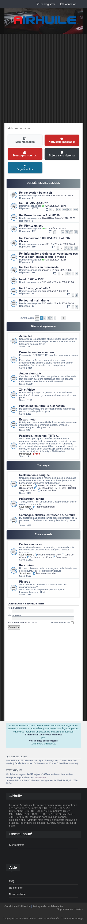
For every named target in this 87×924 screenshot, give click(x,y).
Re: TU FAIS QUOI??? (33, 203)
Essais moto (27, 419)
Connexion (15, 603)
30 (62, 232)
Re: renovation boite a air (35, 192)
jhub (44, 291)
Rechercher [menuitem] (16, 887)
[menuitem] (68, 4)
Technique (43, 465)
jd (43, 206)
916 (58, 209)
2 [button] (44, 317)
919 (75, 209)
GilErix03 (46, 282)
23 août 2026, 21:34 (63, 282)
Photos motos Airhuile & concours (42, 405)
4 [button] (51, 317)
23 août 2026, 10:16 (63, 303)
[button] (37, 318)
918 (69, 209)
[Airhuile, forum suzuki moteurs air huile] (45, 20)
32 (71, 232)
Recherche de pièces (41, 557)
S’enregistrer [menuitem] (16, 844)
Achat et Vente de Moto (49, 554)
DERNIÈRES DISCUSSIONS (43, 182)
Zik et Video (27, 389)
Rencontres (26, 565)
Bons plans (61, 557)
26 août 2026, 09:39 (65, 218)
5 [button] (55, 317)
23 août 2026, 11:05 (58, 291)
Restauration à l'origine (34, 475)
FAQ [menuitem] (11, 881)
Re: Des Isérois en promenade (38, 267)
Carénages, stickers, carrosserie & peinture (47, 515)
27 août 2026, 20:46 (63, 195)
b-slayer (46, 195)
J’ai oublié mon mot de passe (22, 622)
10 (76, 247)
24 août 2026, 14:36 (62, 270)
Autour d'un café (30, 373)
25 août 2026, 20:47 (57, 228)
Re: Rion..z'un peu (31, 225)
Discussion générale (43, 326)
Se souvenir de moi (61, 622)
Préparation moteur (45, 506)
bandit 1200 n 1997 (31, 279)
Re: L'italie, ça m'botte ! (34, 288)
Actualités (25, 336)
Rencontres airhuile (46, 573)
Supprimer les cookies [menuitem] (70, 909)
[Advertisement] (43, 78)
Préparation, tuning (32, 498)
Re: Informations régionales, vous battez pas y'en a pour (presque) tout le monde (48, 255)
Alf (43, 228)
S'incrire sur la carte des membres (43, 734)
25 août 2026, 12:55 (56, 259)
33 (76, 232)
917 (64, 209)
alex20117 (47, 244)
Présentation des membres (36, 352)
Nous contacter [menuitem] (17, 894)
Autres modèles (48, 490)
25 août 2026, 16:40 (64, 244)
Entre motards (43, 534)
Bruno (36, 453)
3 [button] (48, 317)
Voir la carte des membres (43, 740)
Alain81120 (47, 218)
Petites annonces (30, 544)
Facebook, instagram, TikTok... (39, 435)
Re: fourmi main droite (34, 300)
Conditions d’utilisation (17, 906)
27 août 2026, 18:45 (56, 206)
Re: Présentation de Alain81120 (39, 215)
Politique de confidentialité (48, 906)
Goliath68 (40, 777)
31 (67, 232)
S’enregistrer (34, 603)
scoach (45, 270)
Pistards (24, 581)
